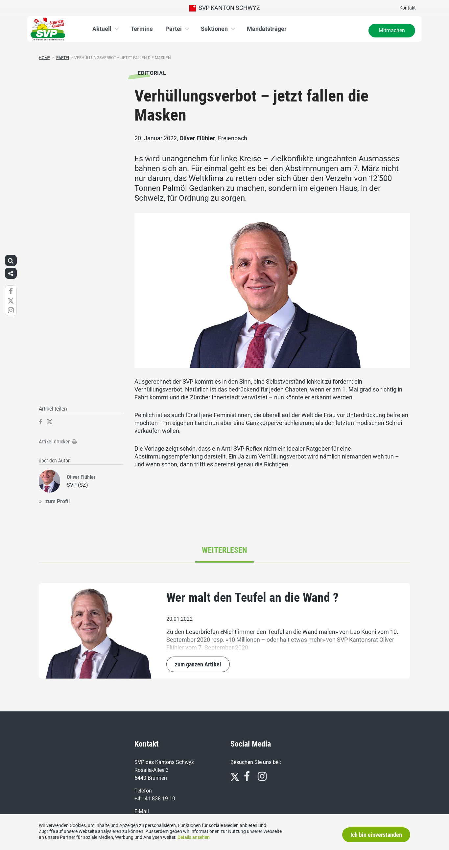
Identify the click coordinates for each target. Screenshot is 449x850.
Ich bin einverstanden (376, 834)
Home (44, 58)
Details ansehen (193, 837)
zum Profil (57, 501)
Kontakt (407, 8)
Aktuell (101, 28)
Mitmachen (392, 30)
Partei (173, 28)
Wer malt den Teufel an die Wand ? (252, 597)
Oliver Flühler (197, 138)
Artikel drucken (55, 441)
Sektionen (214, 28)
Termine (141, 28)
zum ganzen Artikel (198, 664)
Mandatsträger (267, 28)
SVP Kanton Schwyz (228, 7)
